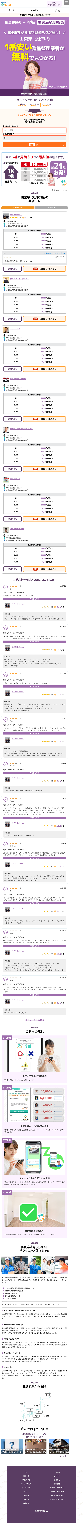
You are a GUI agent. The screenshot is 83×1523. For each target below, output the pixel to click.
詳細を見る (12, 269)
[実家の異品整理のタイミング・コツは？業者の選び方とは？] (59, 1446)
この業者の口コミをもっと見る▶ (54, 253)
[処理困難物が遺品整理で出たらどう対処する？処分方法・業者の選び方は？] (12, 1446)
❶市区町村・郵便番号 (10, 126)
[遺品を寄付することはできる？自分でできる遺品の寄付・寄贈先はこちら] (35, 1446)
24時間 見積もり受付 (54, 5)
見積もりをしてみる (45, 269)
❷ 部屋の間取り (8, 134)
